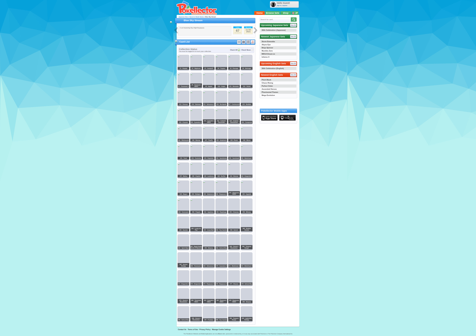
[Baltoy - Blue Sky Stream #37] (183, 178)
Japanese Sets (183, 17)
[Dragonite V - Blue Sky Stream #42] (247, 178)
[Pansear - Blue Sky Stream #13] (183, 106)
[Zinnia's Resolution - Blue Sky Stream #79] (183, 304)
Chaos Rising (267, 83)
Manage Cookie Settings (221, 329)
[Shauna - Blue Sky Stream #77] (234, 286)
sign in (279, 5)
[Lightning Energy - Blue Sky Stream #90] (247, 322)
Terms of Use (193, 329)
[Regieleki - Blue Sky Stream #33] (209, 160)
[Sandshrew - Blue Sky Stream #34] (221, 160)
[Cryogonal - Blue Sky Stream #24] (247, 124)
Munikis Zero (267, 51)
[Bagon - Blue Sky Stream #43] (183, 196)
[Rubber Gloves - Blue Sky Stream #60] (247, 232)
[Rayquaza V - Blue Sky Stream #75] (209, 286)
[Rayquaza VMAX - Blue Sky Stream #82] (221, 304)
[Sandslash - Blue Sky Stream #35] (234, 160)
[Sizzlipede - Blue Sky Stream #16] (221, 106)
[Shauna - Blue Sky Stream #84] (247, 304)
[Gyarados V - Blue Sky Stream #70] (221, 268)
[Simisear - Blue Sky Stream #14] (196, 106)
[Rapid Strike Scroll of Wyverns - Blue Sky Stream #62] (196, 250)
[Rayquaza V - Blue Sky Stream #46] (221, 196)
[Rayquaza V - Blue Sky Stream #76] (221, 286)
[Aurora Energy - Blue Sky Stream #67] (183, 268)
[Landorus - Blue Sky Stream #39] (209, 178)
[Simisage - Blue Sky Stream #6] (247, 70)
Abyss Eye (266, 45)
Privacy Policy (204, 329)
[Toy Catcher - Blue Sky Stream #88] (221, 322)
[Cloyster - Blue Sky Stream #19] (183, 124)
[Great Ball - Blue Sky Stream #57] (209, 232)
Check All (233, 50)
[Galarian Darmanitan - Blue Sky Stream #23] (234, 124)
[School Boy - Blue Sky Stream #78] (247, 286)
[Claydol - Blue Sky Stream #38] (196, 178)
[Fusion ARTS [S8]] (255, 30)
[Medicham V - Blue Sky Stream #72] (247, 268)
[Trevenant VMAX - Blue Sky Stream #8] (196, 88)
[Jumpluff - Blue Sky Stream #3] (209, 70)
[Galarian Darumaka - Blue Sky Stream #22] (221, 124)
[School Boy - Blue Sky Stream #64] (221, 250)
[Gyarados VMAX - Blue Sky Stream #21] (209, 124)
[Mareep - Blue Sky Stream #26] (196, 142)
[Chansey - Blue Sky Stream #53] (234, 214)
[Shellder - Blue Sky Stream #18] (247, 106)
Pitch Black (266, 80)
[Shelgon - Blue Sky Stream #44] (196, 196)
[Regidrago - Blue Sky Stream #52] (221, 214)
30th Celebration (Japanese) (274, 30)
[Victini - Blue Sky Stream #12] (247, 88)
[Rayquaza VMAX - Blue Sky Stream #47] (234, 196)
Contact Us (182, 329)
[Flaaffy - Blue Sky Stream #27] (209, 142)
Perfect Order (267, 86)
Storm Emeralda (268, 41)
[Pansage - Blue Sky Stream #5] (234, 70)
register (284, 5)
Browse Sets (272, 13)
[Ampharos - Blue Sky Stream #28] (221, 142)
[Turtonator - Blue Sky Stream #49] (183, 214)
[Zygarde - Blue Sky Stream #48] (247, 196)
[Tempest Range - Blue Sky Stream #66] (247, 250)
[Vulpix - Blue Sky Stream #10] (221, 88)
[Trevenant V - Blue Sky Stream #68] (196, 268)
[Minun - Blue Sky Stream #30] (247, 142)
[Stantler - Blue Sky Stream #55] (183, 232)
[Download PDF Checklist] (253, 42)
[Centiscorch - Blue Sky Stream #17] (234, 106)
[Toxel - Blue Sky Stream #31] (183, 160)
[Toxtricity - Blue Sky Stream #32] (196, 160)
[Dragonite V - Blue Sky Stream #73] (183, 286)
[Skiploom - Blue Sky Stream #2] (196, 70)
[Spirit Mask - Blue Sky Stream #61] (183, 250)
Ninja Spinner (267, 48)
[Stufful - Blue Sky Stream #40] (221, 178)
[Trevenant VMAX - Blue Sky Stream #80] (196, 304)
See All (293, 25)
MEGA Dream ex (268, 54)
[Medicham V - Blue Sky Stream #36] (247, 160)
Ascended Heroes (269, 89)
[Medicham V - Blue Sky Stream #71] (234, 268)
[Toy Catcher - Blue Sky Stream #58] (221, 232)
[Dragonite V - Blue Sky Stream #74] (196, 286)
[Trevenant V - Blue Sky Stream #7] (183, 88)
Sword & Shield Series (196, 17)
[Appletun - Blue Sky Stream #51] (209, 214)
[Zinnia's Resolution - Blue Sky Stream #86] (196, 322)
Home (259, 13)
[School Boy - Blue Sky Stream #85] (183, 322)
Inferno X (265, 57)
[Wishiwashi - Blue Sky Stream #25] (183, 142)
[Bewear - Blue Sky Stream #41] (234, 178)
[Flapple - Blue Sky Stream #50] (196, 214)
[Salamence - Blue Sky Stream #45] (209, 196)
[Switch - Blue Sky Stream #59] (234, 232)
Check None (246, 50)
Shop (285, 13)
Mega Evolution (268, 95)
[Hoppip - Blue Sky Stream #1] (183, 70)
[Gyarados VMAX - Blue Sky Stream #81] (209, 304)
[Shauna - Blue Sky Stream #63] (209, 250)
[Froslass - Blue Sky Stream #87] (209, 322)
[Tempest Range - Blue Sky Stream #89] (234, 322)
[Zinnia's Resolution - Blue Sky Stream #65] (234, 250)
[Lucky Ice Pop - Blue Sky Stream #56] (196, 232)
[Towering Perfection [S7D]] (176, 30)
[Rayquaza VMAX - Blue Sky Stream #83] (234, 304)
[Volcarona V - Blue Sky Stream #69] (209, 268)
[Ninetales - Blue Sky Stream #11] (234, 88)
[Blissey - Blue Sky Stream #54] (247, 214)
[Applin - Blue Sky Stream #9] (209, 88)
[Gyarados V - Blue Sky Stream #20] (196, 124)
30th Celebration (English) (273, 68)
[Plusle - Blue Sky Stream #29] (234, 142)
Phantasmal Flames (270, 92)
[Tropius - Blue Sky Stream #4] (221, 70)
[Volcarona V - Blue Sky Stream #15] (209, 106)
